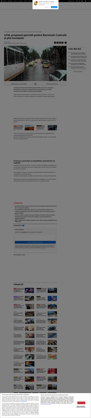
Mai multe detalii (23, 401)
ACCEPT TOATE (81, 402)
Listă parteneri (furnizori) (46, 404)
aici (10, 410)
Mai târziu (47, 7)
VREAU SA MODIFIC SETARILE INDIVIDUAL (81, 407)
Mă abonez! (54, 7)
